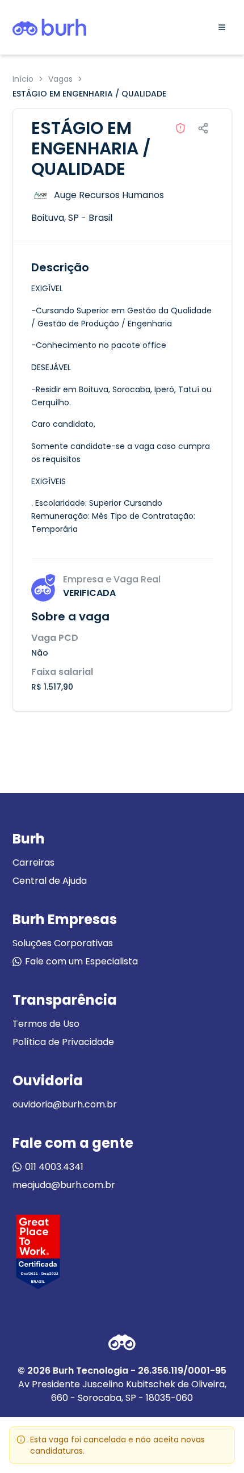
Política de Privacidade (63, 1041)
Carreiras (33, 862)
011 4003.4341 (54, 1166)
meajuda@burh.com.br (63, 1184)
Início (22, 79)
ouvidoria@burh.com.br (64, 1104)
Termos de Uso (45, 1023)
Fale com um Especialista (81, 961)
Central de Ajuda (49, 880)
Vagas (60, 79)
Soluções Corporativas (62, 943)
